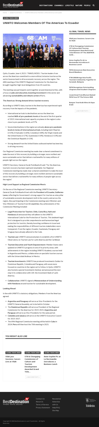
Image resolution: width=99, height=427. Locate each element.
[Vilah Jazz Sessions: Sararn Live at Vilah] (13, 348)
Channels (58, 5)
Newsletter (56, 399)
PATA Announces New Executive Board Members (82, 71)
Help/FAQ (56, 408)
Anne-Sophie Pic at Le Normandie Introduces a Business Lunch (79, 62)
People (87, 5)
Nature (78, 5)
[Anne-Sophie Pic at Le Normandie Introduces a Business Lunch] (52, 348)
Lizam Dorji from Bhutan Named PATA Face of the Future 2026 (82, 96)
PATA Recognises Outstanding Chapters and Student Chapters (82, 88)
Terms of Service (42, 404)
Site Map (55, 410)
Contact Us (40, 399)
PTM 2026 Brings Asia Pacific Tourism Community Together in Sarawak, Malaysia (82, 79)
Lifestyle (69, 5)
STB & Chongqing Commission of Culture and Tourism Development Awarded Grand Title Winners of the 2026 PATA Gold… (81, 50)
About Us (39, 402)
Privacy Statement (43, 408)
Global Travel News (11, 18)
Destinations (46, 5)
